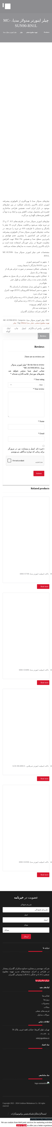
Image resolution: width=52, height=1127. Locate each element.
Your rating (39, 379)
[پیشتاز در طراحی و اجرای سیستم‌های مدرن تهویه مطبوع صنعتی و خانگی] (39, 6)
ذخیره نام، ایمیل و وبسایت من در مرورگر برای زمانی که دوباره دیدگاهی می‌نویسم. (26, 450)
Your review (38, 389)
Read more (44, 586)
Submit (39, 473)
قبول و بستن (21, 1125)
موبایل (26, 925)
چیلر (32, 323)
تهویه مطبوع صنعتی (42, 323)
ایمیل (26, 915)
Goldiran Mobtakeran (27, 1103)
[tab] (43, 336)
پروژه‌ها (46, 1000)
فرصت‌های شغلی (42, 1011)
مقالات (46, 1007)
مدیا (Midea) (25, 323)
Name (41, 421)
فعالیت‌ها (45, 996)
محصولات (45, 1003)
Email (41, 433)
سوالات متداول (43, 1015)
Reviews (43, 336)
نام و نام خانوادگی (26, 905)
